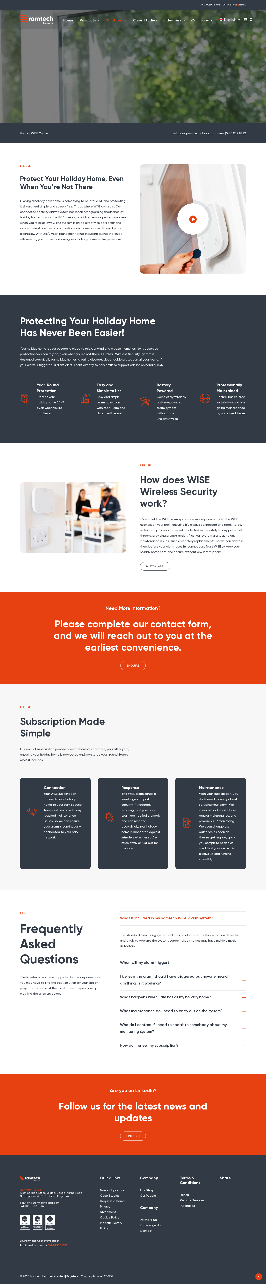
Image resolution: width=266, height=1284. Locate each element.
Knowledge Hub (151, 1225)
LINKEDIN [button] (133, 1136)
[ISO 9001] (25, 1222)
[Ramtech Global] (36, 19)
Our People (148, 1195)
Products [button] (88, 20)
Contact (146, 1231)
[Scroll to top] (258, 1276)
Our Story (147, 1190)
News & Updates (112, 1190)
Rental (184, 1195)
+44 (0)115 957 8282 (32, 1206)
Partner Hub (148, 1220)
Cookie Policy (109, 1217)
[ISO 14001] (37, 1222)
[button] (245, 19)
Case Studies (145, 20)
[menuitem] (68, 20)
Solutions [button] (114, 20)
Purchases (187, 1206)
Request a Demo (112, 1201)
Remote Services (192, 1200)
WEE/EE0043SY (58, 1245)
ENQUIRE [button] (133, 665)
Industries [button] (172, 20)
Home (68, 20)
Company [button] (200, 20)
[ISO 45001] (50, 1222)
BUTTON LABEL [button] (155, 566)
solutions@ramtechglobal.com (40, 1203)
